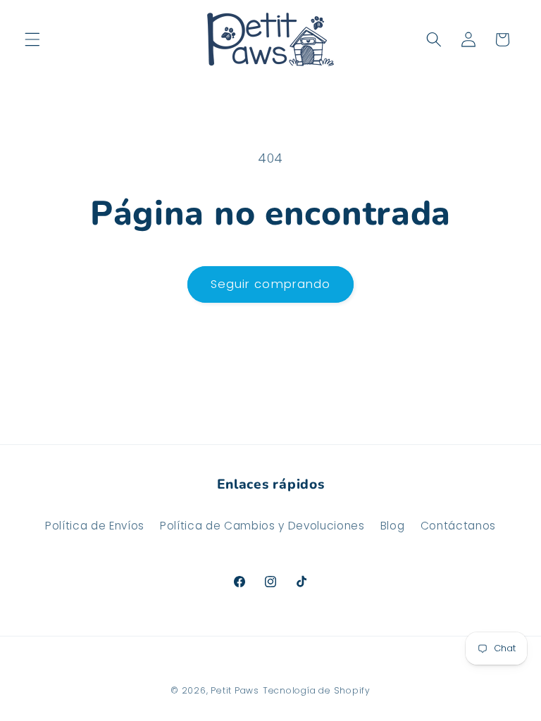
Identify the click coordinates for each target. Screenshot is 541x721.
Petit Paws (235, 690)
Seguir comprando (271, 284)
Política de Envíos (94, 525)
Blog (392, 525)
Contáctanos (458, 525)
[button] (32, 39)
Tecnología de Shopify (317, 690)
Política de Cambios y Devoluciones (262, 525)
